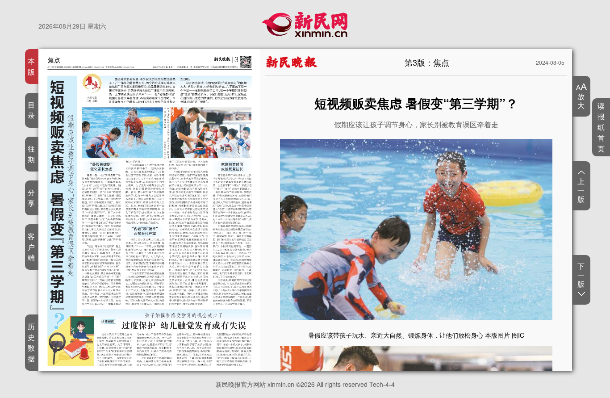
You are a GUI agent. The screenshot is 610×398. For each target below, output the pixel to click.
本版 (31, 66)
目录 (31, 110)
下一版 (581, 275)
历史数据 (31, 342)
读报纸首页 (601, 127)
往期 (31, 153)
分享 (31, 197)
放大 (581, 100)
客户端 (31, 247)
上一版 (581, 190)
